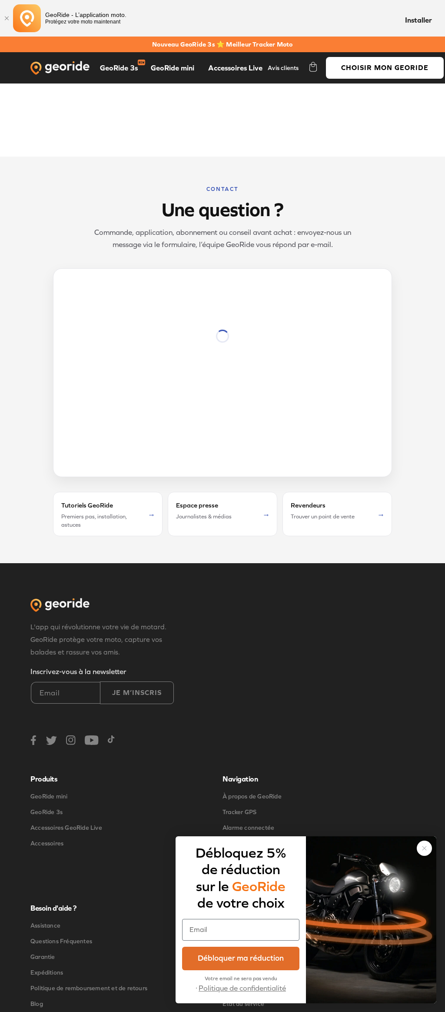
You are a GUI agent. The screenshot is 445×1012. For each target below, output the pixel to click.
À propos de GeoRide (252, 796)
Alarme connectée (248, 828)
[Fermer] (6, 18)
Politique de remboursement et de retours (88, 988)
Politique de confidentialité (242, 988)
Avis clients (283, 68)
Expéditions (46, 972)
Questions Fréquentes (61, 941)
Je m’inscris (137, 692)
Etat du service (243, 1004)
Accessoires (46, 843)
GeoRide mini (172, 68)
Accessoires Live (235, 68)
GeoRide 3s (119, 68)
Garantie (42, 957)
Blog (36, 1004)
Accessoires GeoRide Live (66, 828)
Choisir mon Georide (384, 67)
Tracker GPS (239, 812)
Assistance (45, 925)
